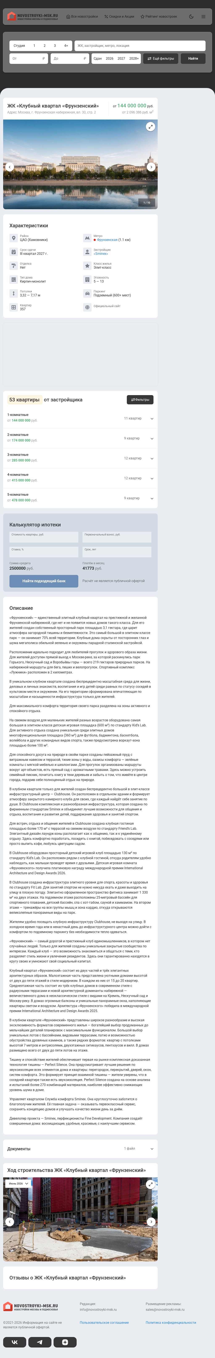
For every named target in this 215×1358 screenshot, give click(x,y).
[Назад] (9, 167)
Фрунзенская (107, 240)
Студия (19, 46)
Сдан (98, 58)
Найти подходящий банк (44, 581)
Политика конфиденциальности (171, 1323)
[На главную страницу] (32, 19)
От (15, 58)
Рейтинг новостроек (161, 16)
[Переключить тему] (190, 17)
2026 (109, 58)
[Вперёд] (151, 167)
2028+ (134, 58)
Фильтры (142, 400)
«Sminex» (101, 254)
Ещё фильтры (163, 58)
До (56, 58)
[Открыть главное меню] (203, 17)
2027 (121, 58)
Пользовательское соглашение (104, 1323)
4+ (66, 46)
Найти (193, 58)
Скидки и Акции (121, 16)
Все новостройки (84, 16)
